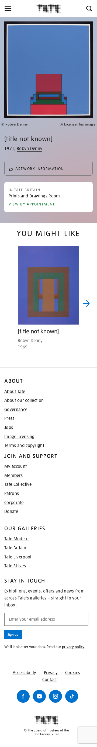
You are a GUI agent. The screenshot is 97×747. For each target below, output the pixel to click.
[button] (89, 8)
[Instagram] (55, 696)
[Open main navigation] (18, 8)
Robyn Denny (30, 148)
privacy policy (73, 646)
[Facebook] (23, 696)
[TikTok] (71, 696)
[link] (28, 124)
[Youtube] (39, 696)
